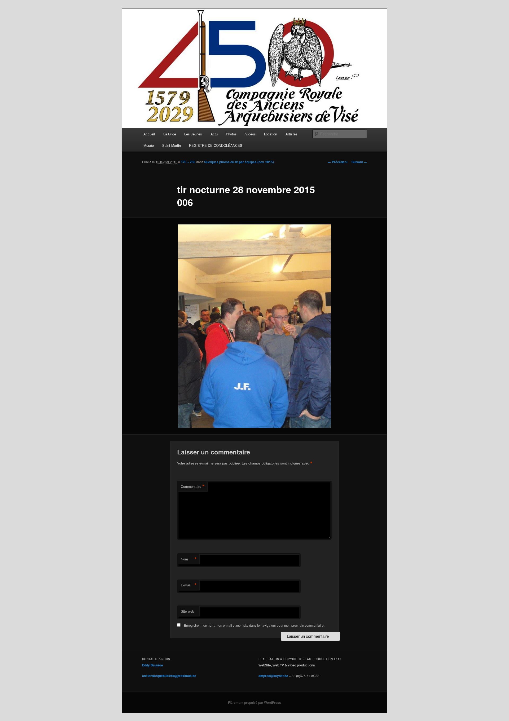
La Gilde (169, 133)
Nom (189, 559)
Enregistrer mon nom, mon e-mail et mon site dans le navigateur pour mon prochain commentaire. (254, 625)
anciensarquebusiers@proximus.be (169, 675)
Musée (148, 145)
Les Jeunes (193, 133)
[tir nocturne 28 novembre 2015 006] (254, 326)
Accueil (149, 133)
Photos (231, 133)
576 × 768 (188, 162)
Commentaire (193, 486)
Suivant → (359, 162)
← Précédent (338, 162)
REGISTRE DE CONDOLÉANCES (215, 145)
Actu (214, 133)
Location (270, 133)
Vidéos (250, 133)
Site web (187, 611)
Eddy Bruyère (152, 665)
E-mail (189, 585)
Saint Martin (171, 145)
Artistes (291, 133)
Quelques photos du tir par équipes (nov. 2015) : (240, 162)
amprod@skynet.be (273, 675)
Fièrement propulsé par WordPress (254, 702)
